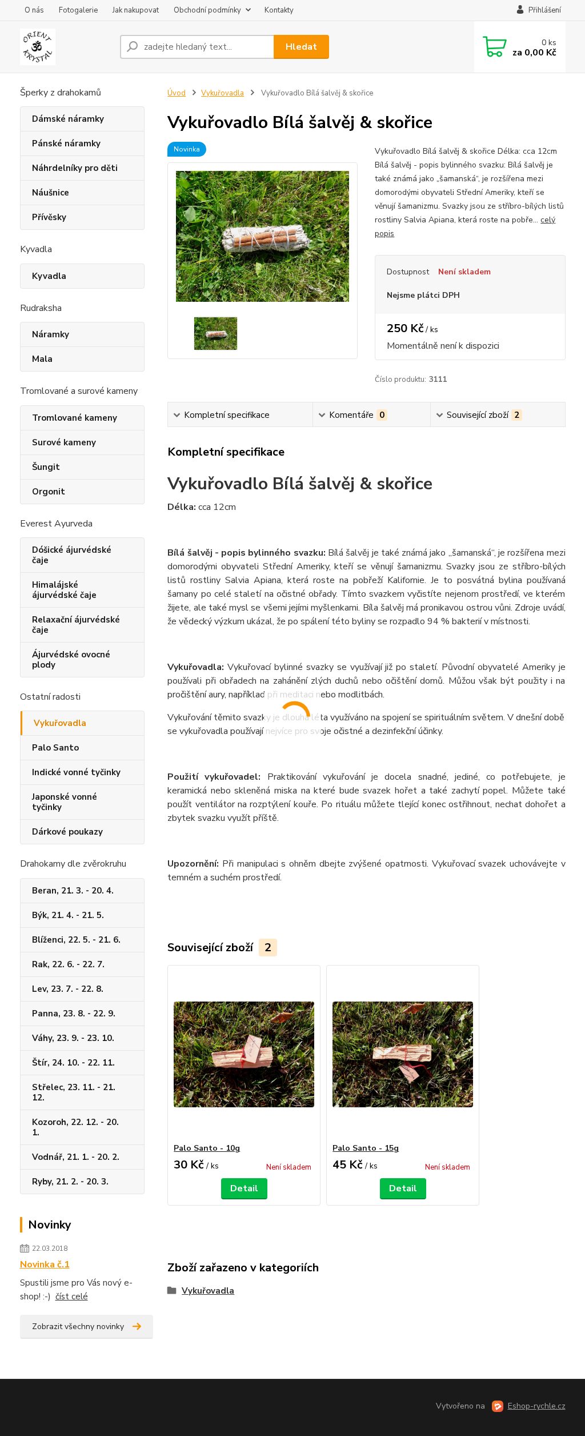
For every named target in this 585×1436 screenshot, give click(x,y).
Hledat (301, 47)
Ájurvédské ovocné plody (71, 660)
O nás (34, 10)
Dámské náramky (68, 119)
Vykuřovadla (60, 723)
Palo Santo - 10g (207, 1148)
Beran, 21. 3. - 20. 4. (73, 890)
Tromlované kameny (74, 418)
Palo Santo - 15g (365, 1148)
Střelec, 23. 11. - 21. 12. (73, 1092)
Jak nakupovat (136, 10)
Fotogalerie (78, 10)
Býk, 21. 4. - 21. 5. (68, 915)
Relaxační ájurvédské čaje (76, 625)
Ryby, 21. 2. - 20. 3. (70, 1181)
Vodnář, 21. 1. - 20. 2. (75, 1157)
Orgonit (48, 491)
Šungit (46, 467)
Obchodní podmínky (207, 10)
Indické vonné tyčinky (76, 772)
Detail (244, 1188)
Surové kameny (64, 442)
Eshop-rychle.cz (537, 1406)
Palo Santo (55, 747)
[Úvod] (65, 47)
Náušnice (50, 192)
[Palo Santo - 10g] (244, 1054)
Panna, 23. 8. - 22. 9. (73, 1013)
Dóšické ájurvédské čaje (71, 555)
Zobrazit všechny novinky (78, 1326)
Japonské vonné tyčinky (64, 802)
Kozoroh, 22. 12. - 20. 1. (75, 1127)
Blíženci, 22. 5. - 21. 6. (76, 940)
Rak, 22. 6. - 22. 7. (68, 964)
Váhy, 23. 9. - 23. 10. (73, 1038)
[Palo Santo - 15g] (402, 1054)
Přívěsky (49, 217)
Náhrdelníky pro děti (75, 168)
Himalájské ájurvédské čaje (64, 590)
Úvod (176, 93)
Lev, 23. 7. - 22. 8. (67, 989)
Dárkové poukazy (67, 831)
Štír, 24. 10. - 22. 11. (73, 1062)
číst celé (71, 1296)
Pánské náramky (66, 143)
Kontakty (279, 10)
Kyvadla (49, 276)
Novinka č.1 (45, 1264)
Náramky (50, 334)
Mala (42, 359)
